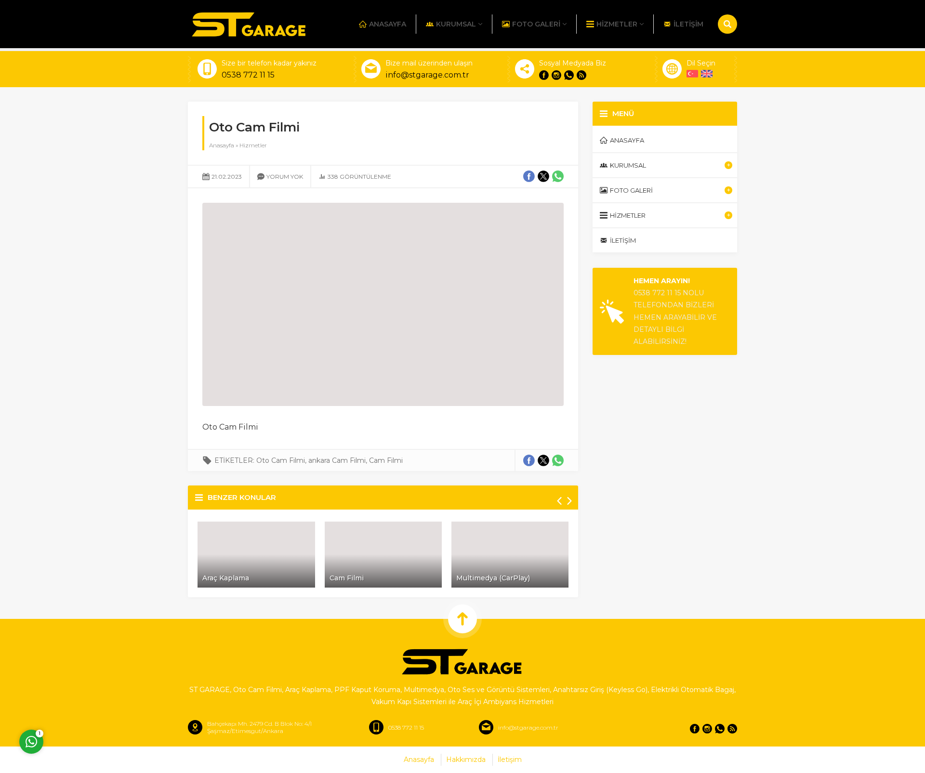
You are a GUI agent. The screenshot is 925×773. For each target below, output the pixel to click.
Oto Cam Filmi (280, 460)
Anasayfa (221, 145)
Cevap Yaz (92, 703)
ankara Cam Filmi (337, 460)
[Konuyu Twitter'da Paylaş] (543, 460)
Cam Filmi (386, 460)
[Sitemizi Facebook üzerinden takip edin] (544, 75)
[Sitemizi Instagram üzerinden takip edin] (556, 75)
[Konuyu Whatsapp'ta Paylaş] (558, 460)
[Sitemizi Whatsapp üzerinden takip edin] (569, 75)
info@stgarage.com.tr (427, 74)
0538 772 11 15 (248, 74)
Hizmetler (253, 145)
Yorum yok (284, 176)
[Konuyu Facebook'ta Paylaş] (529, 460)
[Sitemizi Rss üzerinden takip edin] (581, 75)
